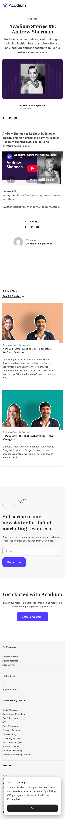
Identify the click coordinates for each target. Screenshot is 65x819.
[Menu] (60, 5)
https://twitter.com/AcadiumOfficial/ (37, 206)
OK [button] (32, 808)
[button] (13, 296)
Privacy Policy (15, 799)
